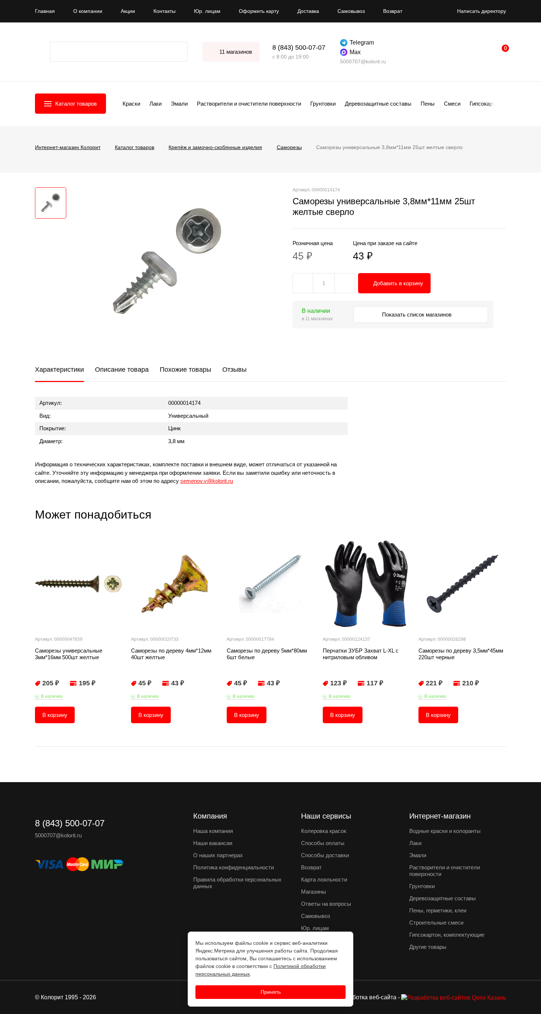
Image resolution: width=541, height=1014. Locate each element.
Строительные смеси (436, 922)
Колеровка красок (323, 831)
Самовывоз (351, 11)
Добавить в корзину (398, 283)
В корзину (54, 715)
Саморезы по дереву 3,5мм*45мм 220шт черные (460, 653)
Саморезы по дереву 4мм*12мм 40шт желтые (171, 653)
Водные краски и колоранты (445, 831)
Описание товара (122, 369)
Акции (128, 11)
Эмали (179, 103)
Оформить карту (259, 11)
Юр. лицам (207, 11)
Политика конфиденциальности (233, 867)
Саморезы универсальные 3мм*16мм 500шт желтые (68, 653)
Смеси (452, 103)
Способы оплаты (322, 843)
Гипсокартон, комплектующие (446, 935)
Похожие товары (185, 369)
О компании (87, 11)
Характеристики (59, 369)
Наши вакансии (212, 843)
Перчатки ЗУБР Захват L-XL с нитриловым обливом (361, 653)
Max (355, 52)
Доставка (308, 11)
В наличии (52, 696)
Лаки (155, 103)
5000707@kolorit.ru (363, 61)
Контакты (164, 11)
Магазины (313, 891)
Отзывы (234, 369)
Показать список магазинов (417, 314)
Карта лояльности (324, 879)
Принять (271, 992)
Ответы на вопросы (326, 904)
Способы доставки (325, 855)
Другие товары (427, 947)
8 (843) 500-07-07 (298, 47)
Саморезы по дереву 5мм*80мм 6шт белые (267, 653)
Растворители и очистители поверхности (249, 103)
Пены (428, 103)
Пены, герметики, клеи (437, 910)
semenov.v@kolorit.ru (206, 481)
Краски (131, 103)
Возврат (392, 11)
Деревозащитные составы (378, 103)
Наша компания (213, 831)
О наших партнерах (218, 855)
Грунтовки (323, 103)
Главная (45, 11)
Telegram (362, 42)
